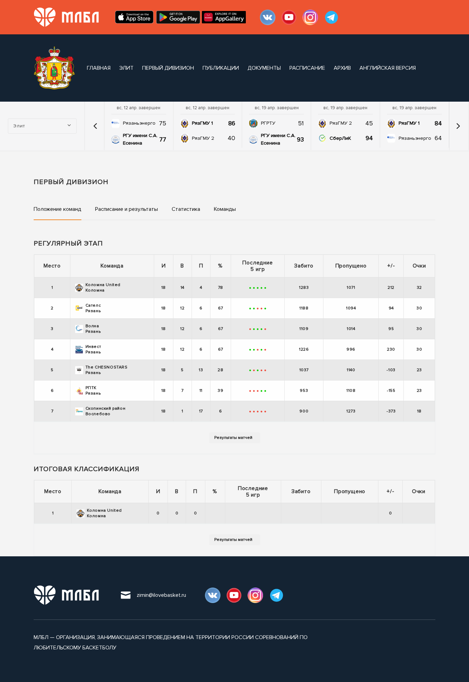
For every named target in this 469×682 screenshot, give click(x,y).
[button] (95, 126)
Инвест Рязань (93, 349)
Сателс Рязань (93, 308)
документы (264, 68)
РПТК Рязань (93, 390)
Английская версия (387, 68)
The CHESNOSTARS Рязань (106, 370)
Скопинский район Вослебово (105, 411)
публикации (221, 68)
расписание (307, 68)
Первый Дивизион (168, 68)
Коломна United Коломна (103, 287)
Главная (99, 68)
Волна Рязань (93, 328)
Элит (126, 68)
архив (342, 68)
